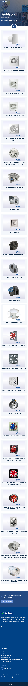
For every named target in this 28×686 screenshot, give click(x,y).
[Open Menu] (26, 2)
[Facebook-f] (2, 626)
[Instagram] (4, 626)
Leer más (6, 47)
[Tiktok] (7, 626)
